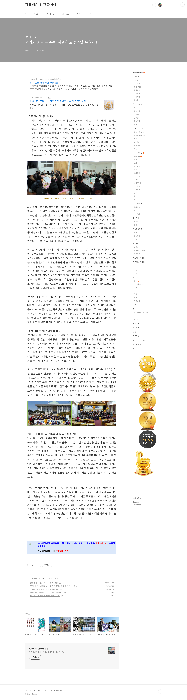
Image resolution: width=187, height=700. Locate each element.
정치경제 (136, 328)
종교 (134, 266)
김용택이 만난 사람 (139, 340)
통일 (134, 349)
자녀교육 (137, 145)
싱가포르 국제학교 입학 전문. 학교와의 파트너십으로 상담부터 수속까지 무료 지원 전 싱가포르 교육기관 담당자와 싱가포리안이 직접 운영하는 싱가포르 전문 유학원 (71, 87)
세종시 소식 (137, 345)
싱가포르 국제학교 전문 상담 (44, 82)
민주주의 (136, 336)
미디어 (136, 291)
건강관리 (136, 332)
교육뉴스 (137, 247)
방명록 (79, 14)
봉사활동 (137, 173)
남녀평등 (137, 118)
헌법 (134, 309)
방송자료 (136, 243)
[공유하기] (35, 565)
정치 (134, 277)
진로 (135, 239)
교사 (135, 163)
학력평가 (137, 166)
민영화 (136, 288)
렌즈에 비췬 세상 (139, 262)
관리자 (92, 14)
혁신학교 (137, 90)
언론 (135, 200)
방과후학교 (137, 183)
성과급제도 (137, 87)
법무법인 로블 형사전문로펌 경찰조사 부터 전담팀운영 (58, 101)
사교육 (136, 139)
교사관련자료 (138, 153)
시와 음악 (136, 324)
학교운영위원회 (139, 132)
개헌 (135, 316)
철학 (135, 233)
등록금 (136, 149)
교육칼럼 (137, 157)
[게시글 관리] (38, 565)
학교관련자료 (137, 204)
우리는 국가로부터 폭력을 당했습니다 (45, 596)
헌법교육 (137, 319)
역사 (135, 297)
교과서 (136, 180)
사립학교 (137, 186)
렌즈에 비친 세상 (139, 258)
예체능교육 (137, 176)
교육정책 (136, 77)
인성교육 (137, 236)
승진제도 (137, 80)
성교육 (136, 100)
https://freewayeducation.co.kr (43, 79)
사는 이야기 (138, 284)
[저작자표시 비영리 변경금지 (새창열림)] (55, 565)
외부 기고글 (137, 305)
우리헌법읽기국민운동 (141, 313)
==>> (60, 551)
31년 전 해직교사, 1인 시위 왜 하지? (44, 589)
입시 (135, 124)
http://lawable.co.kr (38, 97)
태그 (36, 14)
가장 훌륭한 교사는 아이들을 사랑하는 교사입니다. (46, 652)
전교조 (41, 578)
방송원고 (137, 254)
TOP (160, 691)
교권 (135, 193)
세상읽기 (137, 301)
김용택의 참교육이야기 (42, 5)
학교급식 (137, 115)
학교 (135, 170)
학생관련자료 (137, 104)
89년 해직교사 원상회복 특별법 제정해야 (46, 592)
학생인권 (137, 121)
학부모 (136, 160)
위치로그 (65, 14)
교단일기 (137, 190)
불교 (135, 273)
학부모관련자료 (138, 129)
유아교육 (137, 211)
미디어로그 (49, 14)
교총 (135, 225)
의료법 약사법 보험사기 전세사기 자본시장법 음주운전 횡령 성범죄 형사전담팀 (64, 106)
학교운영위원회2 (139, 136)
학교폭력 (137, 111)
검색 (154, 5)
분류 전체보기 (138, 72)
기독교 (136, 270)
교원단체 (33, 578)
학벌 (135, 196)
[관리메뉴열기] (182, 4)
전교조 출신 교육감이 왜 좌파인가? (44, 583)
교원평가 (137, 84)
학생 (135, 108)
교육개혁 (137, 97)
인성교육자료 (137, 229)
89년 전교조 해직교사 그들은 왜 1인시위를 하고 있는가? (52, 586)
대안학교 (137, 214)
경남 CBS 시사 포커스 (141, 250)
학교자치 (137, 94)
